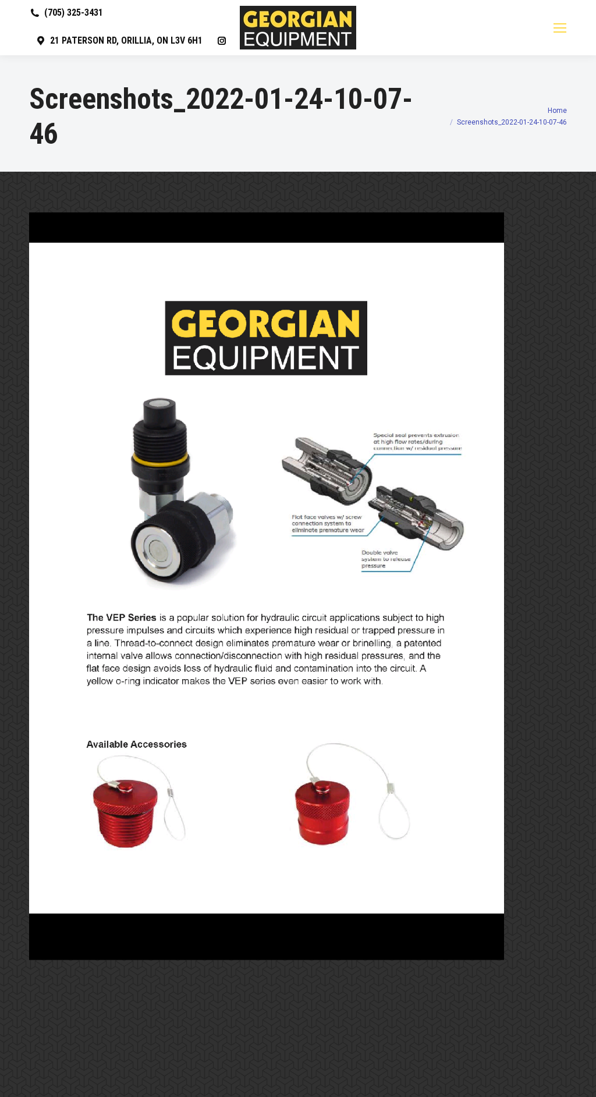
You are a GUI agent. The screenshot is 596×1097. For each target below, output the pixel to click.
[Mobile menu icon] (560, 28)
